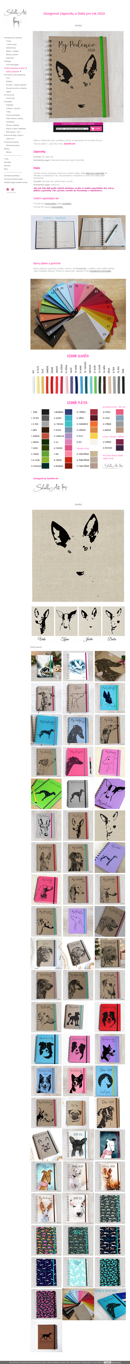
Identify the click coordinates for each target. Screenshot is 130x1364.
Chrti (8, 78)
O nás (6, 159)
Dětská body (11, 48)
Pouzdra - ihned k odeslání (16, 85)
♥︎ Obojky (7, 61)
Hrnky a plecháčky (13, 115)
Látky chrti (10, 139)
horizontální (51, 203)
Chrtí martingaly (12, 65)
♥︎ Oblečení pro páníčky (13, 38)
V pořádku (107, 1362)
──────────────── (13, 155)
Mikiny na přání (12, 54)
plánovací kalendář (95, 173)
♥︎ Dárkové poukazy (11, 142)
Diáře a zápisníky (12, 71)
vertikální (66, 203)
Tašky (8, 112)
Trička (8, 41)
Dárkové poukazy (13, 145)
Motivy (6, 149)
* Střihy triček (11, 44)
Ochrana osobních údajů (13, 179)
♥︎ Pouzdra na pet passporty (14, 75)
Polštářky (9, 105)
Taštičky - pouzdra (13, 108)
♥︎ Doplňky (8, 102)
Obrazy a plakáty (12, 125)
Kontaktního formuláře (100, 271)
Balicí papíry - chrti (13, 132)
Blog (6, 169)
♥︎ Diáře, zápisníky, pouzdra (14, 68)
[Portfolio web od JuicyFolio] (11, 192)
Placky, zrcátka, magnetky (16, 128)
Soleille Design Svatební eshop (15, 182)
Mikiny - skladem (12, 51)
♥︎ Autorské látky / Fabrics (13, 135)
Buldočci (9, 81)
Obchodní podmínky (11, 176)
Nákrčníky (10, 58)
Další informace (116, 1362)
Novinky (7, 165)
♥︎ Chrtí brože (9, 95)
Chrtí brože (10, 98)
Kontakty (7, 162)
